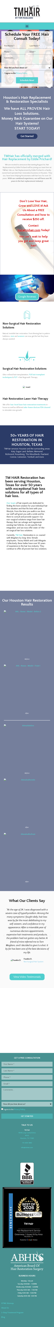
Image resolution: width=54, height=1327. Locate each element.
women (21, 336)
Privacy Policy (21, 73)
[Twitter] (16, 1156)
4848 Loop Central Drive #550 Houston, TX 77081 (27, 1135)
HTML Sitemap (7, 1303)
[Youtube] (21, 1156)
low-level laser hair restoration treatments (28, 405)
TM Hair (19, 535)
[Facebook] (27, 1156)
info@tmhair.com (27, 1147)
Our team (11, 503)
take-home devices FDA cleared (37, 407)
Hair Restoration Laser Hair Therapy (25, 398)
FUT (15, 377)
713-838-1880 (27, 1143)
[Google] (32, 1156)
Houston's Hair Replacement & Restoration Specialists (27, 99)
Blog (3, 1317)
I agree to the (16, 73)
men (12, 336)
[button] (27, 26)
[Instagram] (37, 1156)
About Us (5, 1308)
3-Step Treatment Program (12, 1313)
